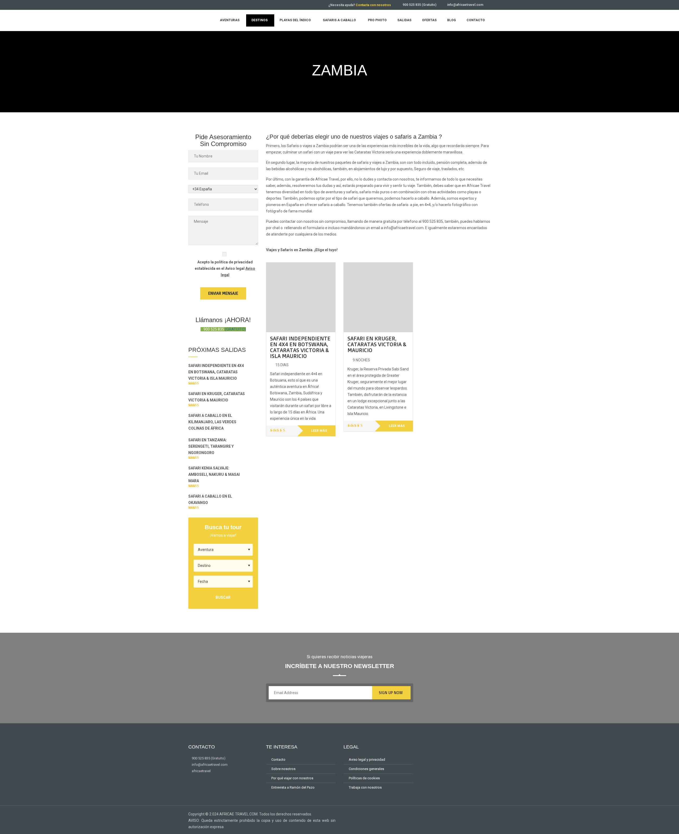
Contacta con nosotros (373, 5)
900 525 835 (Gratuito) (419, 5)
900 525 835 (432, 221)
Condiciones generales (366, 769)
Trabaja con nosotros (365, 787)
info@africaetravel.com (465, 5)
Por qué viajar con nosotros (292, 778)
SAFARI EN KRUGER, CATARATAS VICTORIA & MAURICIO (376, 344)
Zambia (322, 146)
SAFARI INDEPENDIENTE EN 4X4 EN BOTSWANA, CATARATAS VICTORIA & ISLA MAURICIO (300, 347)
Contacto (278, 760)
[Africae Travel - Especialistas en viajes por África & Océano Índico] (197, 19)
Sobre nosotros (283, 769)
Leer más (319, 431)
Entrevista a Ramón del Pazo (293, 787)
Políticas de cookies (364, 778)
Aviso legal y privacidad (367, 760)
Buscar (223, 597)
